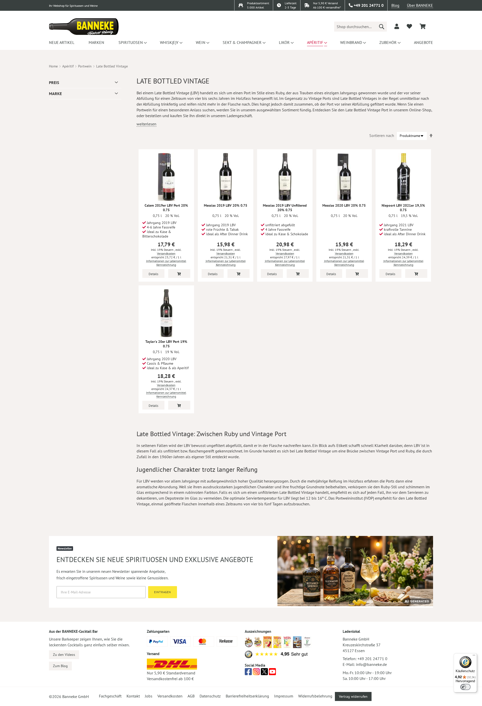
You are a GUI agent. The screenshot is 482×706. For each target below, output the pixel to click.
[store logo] (84, 26)
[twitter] (264, 673)
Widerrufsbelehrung (315, 695)
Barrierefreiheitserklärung (247, 695)
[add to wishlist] (409, 26)
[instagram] (256, 673)
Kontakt (133, 695)
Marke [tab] (55, 93)
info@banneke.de (371, 664)
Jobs (148, 695)
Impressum (283, 695)
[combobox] (360, 27)
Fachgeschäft (110, 695)
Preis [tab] (54, 82)
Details (153, 274)
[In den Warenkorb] (179, 273)
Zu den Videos (64, 654)
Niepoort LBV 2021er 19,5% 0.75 (403, 207)
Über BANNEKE (420, 5)
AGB (191, 695)
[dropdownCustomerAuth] (396, 26)
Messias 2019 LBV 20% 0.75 (225, 205)
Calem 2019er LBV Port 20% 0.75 (166, 207)
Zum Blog (60, 666)
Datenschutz (210, 695)
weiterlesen (146, 123)
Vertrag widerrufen (353, 696)
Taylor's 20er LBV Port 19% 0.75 (166, 343)
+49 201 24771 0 (372, 658)
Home (53, 66)
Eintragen (162, 592)
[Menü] (474, 656)
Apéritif (68, 66)
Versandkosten (166, 253)
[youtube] (272, 673)
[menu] (241, 42)
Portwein (85, 66)
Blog (395, 5)
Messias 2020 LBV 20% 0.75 (344, 205)
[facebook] (248, 673)
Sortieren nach (381, 135)
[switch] (465, 687)
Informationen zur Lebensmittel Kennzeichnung (166, 263)
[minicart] (422, 26)
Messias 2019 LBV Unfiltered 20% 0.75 (285, 207)
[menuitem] (61, 42)
